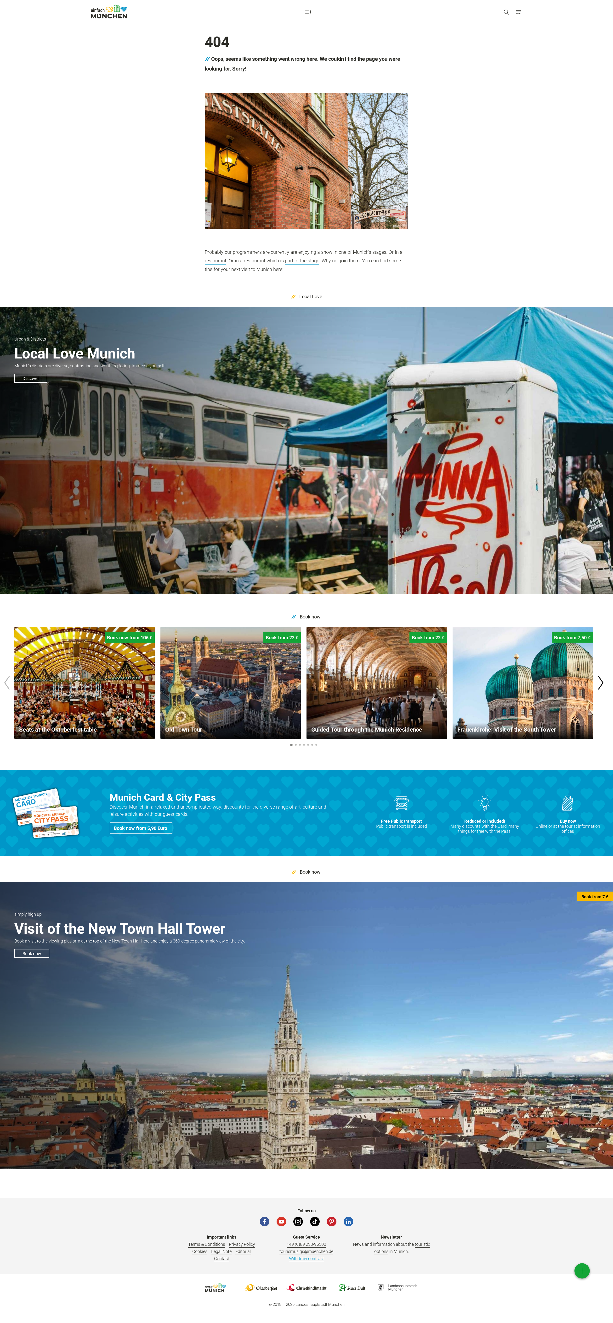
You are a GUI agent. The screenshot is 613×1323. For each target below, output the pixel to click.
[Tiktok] (315, 1221)
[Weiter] (600, 682)
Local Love (310, 296)
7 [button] (316, 745)
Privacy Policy (242, 1244)
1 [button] (291, 745)
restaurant (215, 261)
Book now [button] (32, 953)
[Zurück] (6, 682)
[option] (84, 683)
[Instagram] (298, 1221)
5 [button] (308, 745)
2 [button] (296, 745)
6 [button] (312, 745)
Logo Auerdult (352, 1287)
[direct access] (582, 1271)
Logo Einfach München (215, 1287)
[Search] (506, 12)
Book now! (311, 617)
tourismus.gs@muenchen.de (306, 1251)
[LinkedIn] (348, 1221)
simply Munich (109, 11)
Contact (221, 1258)
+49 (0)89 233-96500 (306, 1244)
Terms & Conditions (206, 1244)
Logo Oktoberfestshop (261, 1287)
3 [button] (300, 745)
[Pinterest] (331, 1221)
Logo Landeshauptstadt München (397, 1287)
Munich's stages (369, 252)
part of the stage (302, 261)
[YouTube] (281, 1221)
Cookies (199, 1251)
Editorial (243, 1251)
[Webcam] (307, 12)
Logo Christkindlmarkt (306, 1287)
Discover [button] (31, 378)
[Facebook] (264, 1221)
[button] (518, 12)
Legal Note (221, 1251)
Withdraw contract (306, 1258)
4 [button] (304, 745)
